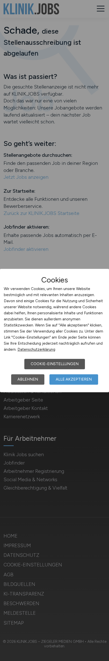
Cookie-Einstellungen (55, 364)
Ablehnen (27, 379)
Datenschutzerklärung (36, 349)
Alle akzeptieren (74, 379)
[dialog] (54, 330)
